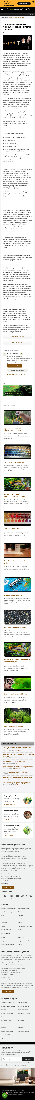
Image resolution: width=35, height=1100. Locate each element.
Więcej (25, 1065)
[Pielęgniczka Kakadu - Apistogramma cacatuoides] (17, 492)
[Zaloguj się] (26, 9)
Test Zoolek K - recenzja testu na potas (16, 562)
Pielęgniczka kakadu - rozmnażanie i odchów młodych (17, 661)
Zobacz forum (8, 887)
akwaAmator (18, 768)
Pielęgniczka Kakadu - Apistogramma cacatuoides (14, 495)
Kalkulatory (4, 883)
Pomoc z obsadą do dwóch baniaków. (15, 772)
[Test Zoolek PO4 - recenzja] (17, 460)
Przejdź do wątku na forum (16, 374)
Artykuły (15, 17)
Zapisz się (28, 1059)
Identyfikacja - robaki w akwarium (14, 761)
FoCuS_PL (17, 779)
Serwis (10, 17)
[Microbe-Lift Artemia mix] (17, 593)
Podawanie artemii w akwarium (15, 627)
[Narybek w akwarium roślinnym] (17, 692)
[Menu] (2, 9)
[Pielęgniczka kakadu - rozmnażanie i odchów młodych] (17, 657)
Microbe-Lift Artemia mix (13, 595)
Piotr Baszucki (18, 750)
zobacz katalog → (24, 3)
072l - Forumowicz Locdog (13, 726)
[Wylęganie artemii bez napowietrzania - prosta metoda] (17, 49)
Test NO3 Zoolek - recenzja (14, 529)
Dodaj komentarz (15, 366)
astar (9, 33)
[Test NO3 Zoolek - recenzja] (17, 526)
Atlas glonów (5, 881)
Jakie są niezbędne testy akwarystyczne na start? (13, 429)
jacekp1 (16, 774)
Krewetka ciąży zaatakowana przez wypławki (17, 777)
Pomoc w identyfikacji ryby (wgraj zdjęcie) (16, 783)
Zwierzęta (21, 17)
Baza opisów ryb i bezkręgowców (11, 878)
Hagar (17, 763)
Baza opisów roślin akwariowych (10, 876)
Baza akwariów (5, 874)
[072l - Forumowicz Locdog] (17, 724)
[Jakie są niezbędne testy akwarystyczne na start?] (17, 426)
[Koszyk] (29, 9)
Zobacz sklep (8, 991)
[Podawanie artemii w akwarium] (17, 625)
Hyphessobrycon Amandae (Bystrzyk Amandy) (18, 767)
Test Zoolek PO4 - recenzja (14, 462)
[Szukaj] (7, 10)
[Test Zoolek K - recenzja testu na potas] (17, 558)
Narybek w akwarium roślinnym (15, 694)
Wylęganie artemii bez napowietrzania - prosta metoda (17, 27)
